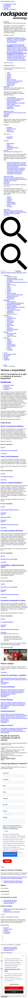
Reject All (14, 992)
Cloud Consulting (11, 97)
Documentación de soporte (10, 900)
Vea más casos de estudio (7, 647)
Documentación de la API (10, 901)
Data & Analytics (11, 104)
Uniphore (9, 77)
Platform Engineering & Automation (16, 103)
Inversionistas (7, 931)
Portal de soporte (8, 929)
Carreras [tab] (13, 758)
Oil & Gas (9, 130)
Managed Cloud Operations (13, 100)
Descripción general (9, 385)
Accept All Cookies (14, 988)
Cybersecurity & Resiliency (13, 105)
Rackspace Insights (17, 164)
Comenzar (6, 389)
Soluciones (6, 21)
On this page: (6, 382)
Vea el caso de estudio (14, 644)
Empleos (6, 930)
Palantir (9, 75)
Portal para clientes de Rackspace (9, 877)
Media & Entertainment (12, 147)
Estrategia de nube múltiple (10, 947)
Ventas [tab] (2, 758)
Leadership (9, 199)
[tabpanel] (14, 812)
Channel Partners (11, 202)
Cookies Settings (14, 984)
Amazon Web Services (12, 82)
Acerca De (6, 183)
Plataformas (6, 86)
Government (10, 136)
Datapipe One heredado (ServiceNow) (13, 881)
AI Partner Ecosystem (9, 65)
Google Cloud (10, 85)
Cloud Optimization (12, 101)
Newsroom (9, 206)
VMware (9, 74)
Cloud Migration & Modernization (15, 98)
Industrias (6, 115)
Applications (10, 107)
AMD (8, 72)
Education (9, 138)
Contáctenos (4, 272)
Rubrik (8, 78)
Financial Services (11, 128)
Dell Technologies (11, 79)
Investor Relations (11, 203)
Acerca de (6, 927)
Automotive (10, 146)
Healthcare (9, 127)
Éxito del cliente (8, 388)
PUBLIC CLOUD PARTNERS (15, 81)
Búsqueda (18, 271)
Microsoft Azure (11, 83)
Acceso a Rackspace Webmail (14, 878)
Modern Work (10, 108)
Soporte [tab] (7, 758)
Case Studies (16, 170)
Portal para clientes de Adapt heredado (13, 882)
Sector (5, 365)
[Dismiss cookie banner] (22, 956)
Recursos (6, 150)
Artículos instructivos (9, 903)
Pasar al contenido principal (7, 1)
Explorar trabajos (5, 925)
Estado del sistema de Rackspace (12, 911)
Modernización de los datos (10, 948)
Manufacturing (10, 143)
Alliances (9, 201)
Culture (8, 198)
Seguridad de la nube (9, 950)
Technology (10, 149)
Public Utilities (10, 131)
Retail (8, 144)
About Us (9, 196)
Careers (9, 205)
